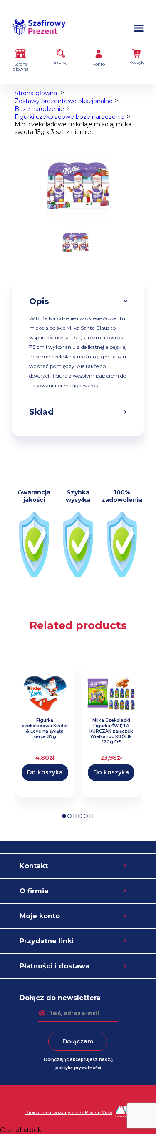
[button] (64, 816)
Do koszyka (45, 772)
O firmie (34, 891)
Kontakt (34, 866)
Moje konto (40, 916)
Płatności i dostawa (54, 966)
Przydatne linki (47, 941)
